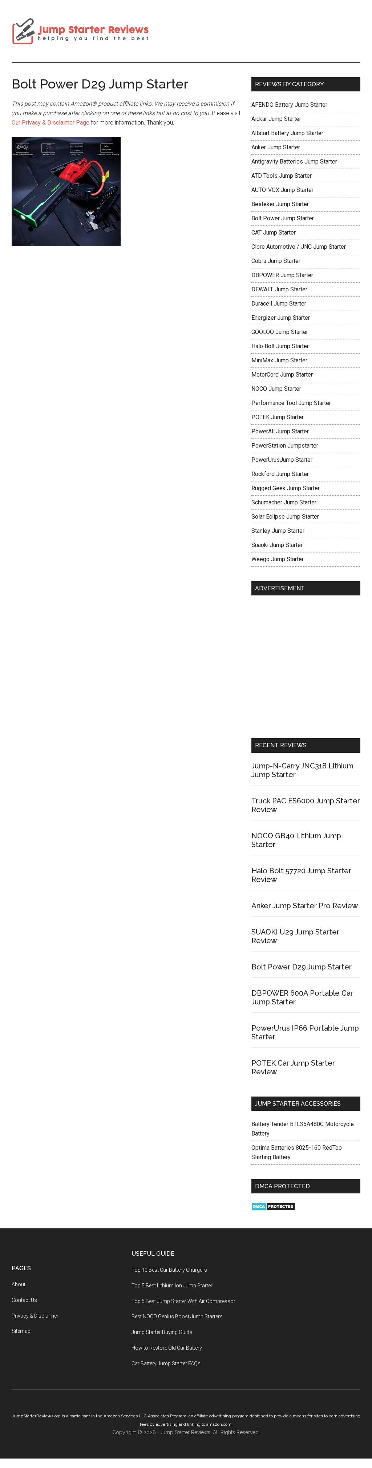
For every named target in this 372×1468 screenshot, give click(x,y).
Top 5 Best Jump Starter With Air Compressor (183, 1301)
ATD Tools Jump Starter (281, 175)
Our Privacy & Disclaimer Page (51, 122)
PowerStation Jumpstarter (284, 445)
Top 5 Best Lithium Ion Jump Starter (172, 1285)
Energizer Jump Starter (280, 317)
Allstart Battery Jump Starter (287, 133)
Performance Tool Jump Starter (291, 403)
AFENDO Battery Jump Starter (289, 104)
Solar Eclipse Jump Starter (285, 516)
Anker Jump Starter (275, 147)
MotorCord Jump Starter (282, 374)
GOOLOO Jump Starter (279, 331)
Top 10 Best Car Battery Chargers (169, 1270)
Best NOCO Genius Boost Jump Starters (177, 1316)
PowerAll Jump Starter (280, 431)
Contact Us (24, 1300)
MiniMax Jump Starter (279, 360)
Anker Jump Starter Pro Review (304, 905)
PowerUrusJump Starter (281, 459)
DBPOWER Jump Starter (282, 275)
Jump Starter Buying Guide (162, 1332)
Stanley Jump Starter (277, 530)
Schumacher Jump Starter (283, 502)
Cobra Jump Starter (275, 260)
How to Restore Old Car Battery (167, 1348)
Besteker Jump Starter (280, 204)
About (18, 1284)
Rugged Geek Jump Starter (285, 488)
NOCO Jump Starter (276, 388)
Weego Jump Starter (277, 559)
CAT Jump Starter (273, 232)
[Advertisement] (305, 668)
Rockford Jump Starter (280, 474)
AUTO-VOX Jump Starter (282, 189)
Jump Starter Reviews (81, 31)
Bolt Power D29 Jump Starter (301, 967)
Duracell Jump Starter (278, 303)
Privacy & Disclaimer (35, 1316)
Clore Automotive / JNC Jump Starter (298, 246)
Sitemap (21, 1331)
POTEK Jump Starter (277, 417)
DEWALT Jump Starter (279, 289)
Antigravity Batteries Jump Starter (294, 161)
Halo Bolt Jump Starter (280, 346)
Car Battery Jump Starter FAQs (166, 1363)
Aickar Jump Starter (276, 118)
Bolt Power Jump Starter (282, 218)
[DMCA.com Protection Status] (273, 1208)
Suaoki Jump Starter (277, 545)
